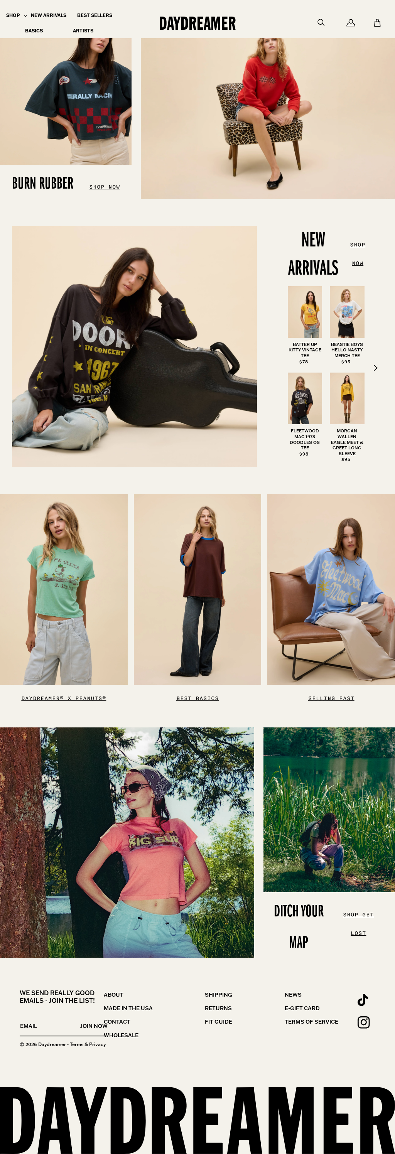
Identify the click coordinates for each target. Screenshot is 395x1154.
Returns (218, 1008)
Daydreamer (52, 1044)
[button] (13, 15)
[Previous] (376, 368)
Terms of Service (311, 1021)
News (293, 994)
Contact (117, 1021)
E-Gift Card (302, 1008)
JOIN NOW (94, 1025)
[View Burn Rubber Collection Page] (268, 99)
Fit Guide (218, 1021)
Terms (76, 1044)
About (113, 994)
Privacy (97, 1044)
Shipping (218, 994)
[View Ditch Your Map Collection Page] (127, 842)
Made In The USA (128, 1008)
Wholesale (121, 1035)
